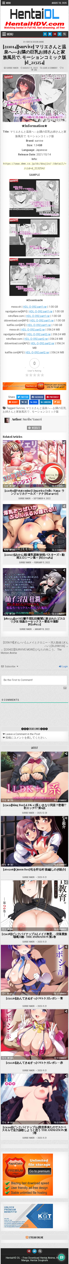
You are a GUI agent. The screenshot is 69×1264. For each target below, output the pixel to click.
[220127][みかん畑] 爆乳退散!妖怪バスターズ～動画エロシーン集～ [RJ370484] (35, 556)
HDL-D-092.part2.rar (33, 329)
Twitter (24, 397)
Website (35, 428)
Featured (45, 760)
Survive (20, 408)
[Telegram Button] (50, 34)
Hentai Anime (29, 760)
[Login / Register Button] (60, 34)
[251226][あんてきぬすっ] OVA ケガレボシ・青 (34, 998)
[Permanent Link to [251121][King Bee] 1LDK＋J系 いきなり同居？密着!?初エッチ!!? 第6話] (34, 777)
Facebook (39, 397)
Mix (58, 402)
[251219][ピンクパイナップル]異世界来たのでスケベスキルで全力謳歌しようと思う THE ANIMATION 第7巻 (34, 1130)
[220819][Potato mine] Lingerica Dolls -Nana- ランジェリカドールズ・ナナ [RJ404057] (34, 492)
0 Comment (60, 486)
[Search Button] (64, 34)
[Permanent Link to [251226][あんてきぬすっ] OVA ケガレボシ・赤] (34, 1034)
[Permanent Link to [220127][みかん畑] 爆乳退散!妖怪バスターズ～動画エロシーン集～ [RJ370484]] (34, 528)
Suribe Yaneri (12, 68)
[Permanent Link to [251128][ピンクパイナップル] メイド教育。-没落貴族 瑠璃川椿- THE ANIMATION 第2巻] (34, 905)
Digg (35, 402)
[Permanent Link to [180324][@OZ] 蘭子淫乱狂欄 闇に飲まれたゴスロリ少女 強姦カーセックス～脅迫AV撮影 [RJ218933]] (34, 592)
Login (65, 666)
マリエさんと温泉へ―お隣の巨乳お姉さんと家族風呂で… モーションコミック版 (34, 409)
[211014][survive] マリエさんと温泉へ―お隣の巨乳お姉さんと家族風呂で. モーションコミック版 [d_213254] (34, 54)
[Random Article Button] (55, 34)
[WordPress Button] (45, 34)
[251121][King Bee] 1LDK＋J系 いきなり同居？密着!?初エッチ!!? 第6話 (34, 806)
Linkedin (47, 402)
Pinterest (54, 397)
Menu (8, 3)
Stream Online (36, 1237)
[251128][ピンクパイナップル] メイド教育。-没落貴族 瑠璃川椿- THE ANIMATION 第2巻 (34, 935)
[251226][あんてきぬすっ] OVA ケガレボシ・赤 (34, 1062)
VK (26, 402)
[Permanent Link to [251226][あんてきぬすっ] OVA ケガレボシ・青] (34, 970)
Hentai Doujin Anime (35, 42)
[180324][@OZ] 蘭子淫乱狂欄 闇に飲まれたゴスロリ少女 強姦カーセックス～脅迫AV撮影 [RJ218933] (34, 621)
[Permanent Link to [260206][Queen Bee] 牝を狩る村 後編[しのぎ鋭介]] (34, 841)
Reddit (15, 402)
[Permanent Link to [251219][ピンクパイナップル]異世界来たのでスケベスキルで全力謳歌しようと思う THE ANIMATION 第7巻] (34, 1099)
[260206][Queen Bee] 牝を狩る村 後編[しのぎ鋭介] (34, 869)
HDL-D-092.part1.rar (35, 306)
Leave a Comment (50, 68)
